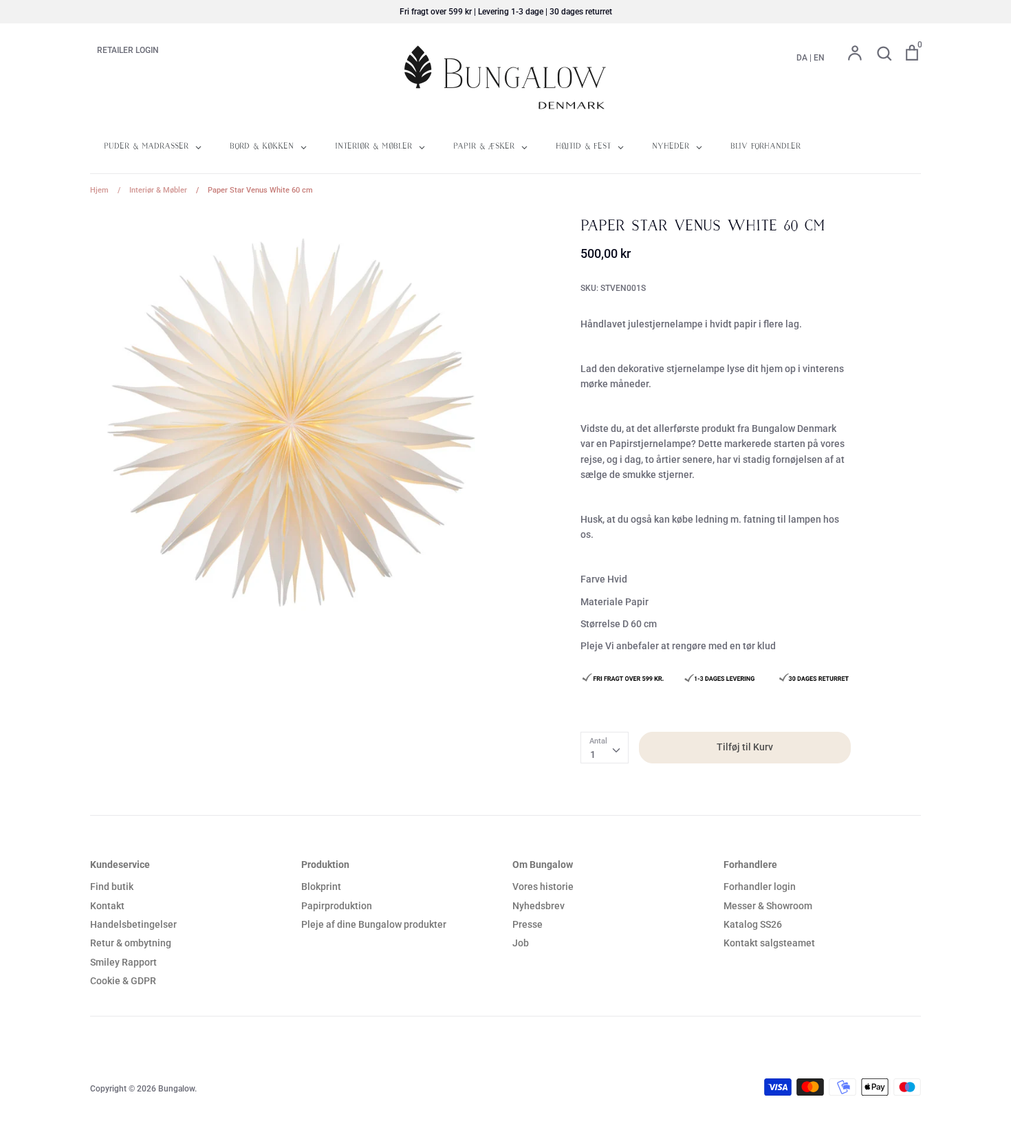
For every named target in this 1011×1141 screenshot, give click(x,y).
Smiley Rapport (123, 962)
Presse (527, 924)
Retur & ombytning (130, 942)
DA (801, 58)
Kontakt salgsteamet (769, 942)
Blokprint (321, 886)
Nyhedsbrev (538, 905)
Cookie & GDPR (123, 980)
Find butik (111, 886)
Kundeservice (120, 864)
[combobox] (604, 747)
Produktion (325, 864)
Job (520, 942)
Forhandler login (760, 886)
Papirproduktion (336, 905)
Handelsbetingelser (133, 924)
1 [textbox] (593, 754)
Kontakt (107, 905)
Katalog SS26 (753, 924)
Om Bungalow (542, 864)
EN (819, 58)
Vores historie (543, 886)
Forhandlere (750, 864)
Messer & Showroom (768, 905)
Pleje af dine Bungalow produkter (373, 924)
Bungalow (176, 1089)
